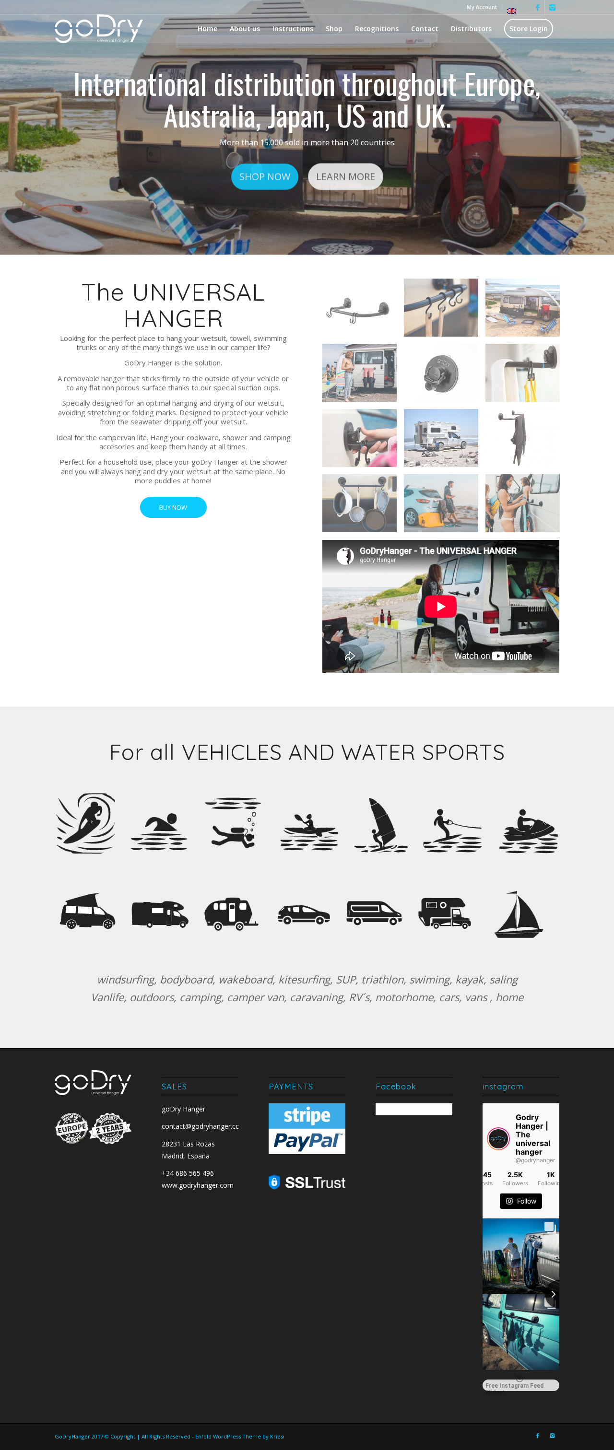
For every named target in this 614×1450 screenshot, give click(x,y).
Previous (21, 127)
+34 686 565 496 (188, 1173)
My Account (482, 7)
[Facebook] (537, 7)
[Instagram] (552, 7)
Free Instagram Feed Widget (514, 1386)
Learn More (345, 177)
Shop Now (264, 177)
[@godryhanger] (498, 1138)
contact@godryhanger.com (204, 1126)
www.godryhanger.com (198, 1185)
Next (592, 127)
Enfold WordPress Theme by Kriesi (239, 1436)
